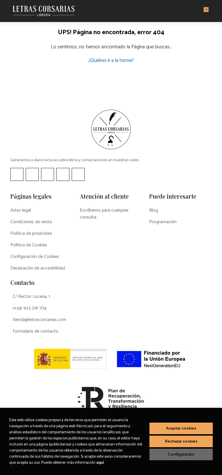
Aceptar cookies (181, 428)
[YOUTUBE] (62, 174)
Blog (153, 210)
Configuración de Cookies (34, 256)
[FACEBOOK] (16, 174)
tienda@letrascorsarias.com (39, 319)
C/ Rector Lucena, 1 (31, 296)
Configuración (181, 454)
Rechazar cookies (181, 441)
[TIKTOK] (47, 174)
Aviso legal (20, 210)
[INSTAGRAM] (32, 174)
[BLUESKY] (78, 174)
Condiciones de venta (31, 222)
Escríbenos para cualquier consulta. (104, 214)
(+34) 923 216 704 (30, 308)
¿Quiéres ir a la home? (111, 60)
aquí (100, 462)
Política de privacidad (31, 233)
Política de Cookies (28, 245)
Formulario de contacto (35, 331)
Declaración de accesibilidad (37, 268)
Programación (163, 222)
